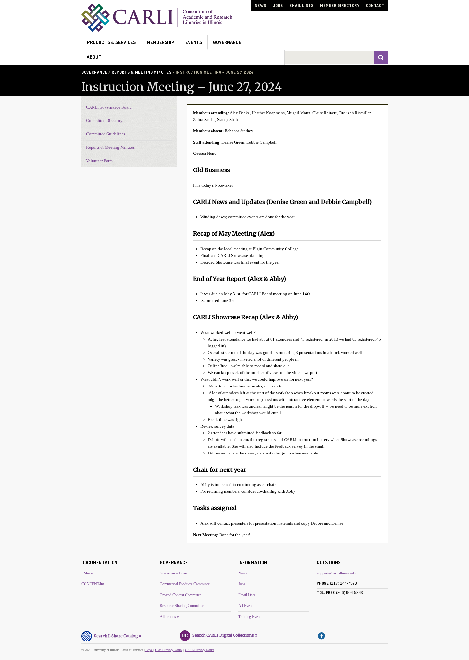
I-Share (87, 573)
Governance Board (174, 573)
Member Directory (340, 5)
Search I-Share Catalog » (116, 636)
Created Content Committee (180, 595)
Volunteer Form (99, 160)
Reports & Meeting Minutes (142, 72)
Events (193, 42)
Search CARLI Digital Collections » (223, 635)
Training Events (250, 616)
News (260, 5)
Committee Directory (104, 120)
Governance (227, 42)
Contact (375, 5)
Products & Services (111, 42)
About (94, 57)
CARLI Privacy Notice (199, 650)
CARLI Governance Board (109, 107)
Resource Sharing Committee (182, 606)
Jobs (278, 5)
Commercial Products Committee (185, 584)
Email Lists (301, 5)
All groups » (169, 616)
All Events (246, 606)
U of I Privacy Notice (168, 650)
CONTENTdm (92, 584)
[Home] (156, 30)
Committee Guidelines (105, 133)
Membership (160, 42)
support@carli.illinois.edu (336, 573)
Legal (149, 650)
